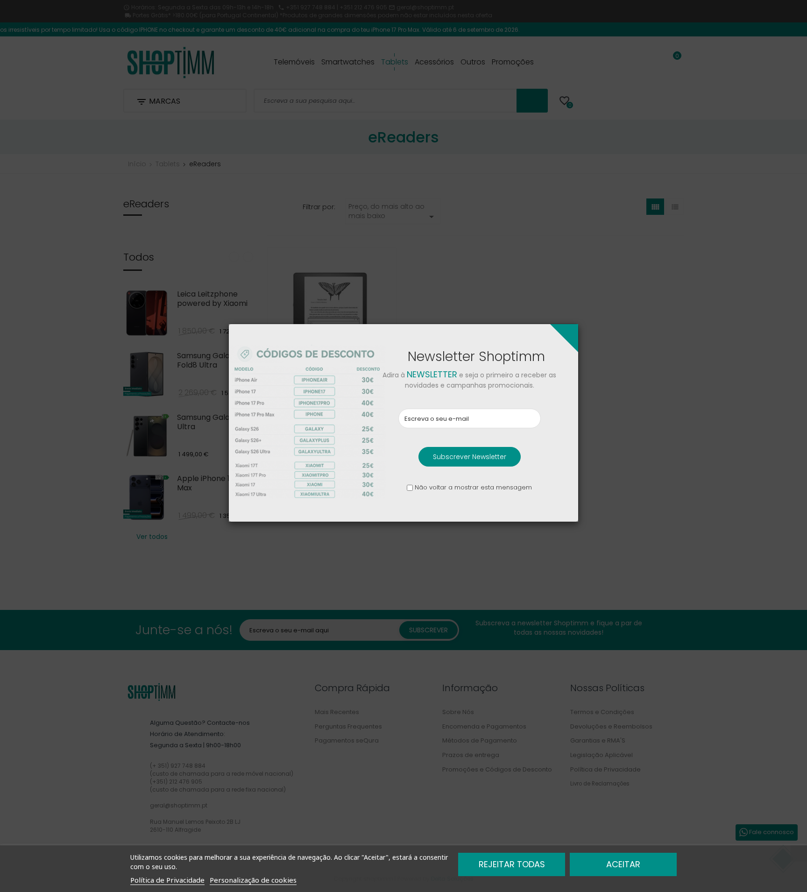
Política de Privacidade (167, 880)
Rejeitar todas (512, 864)
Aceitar (623, 864)
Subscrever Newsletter (469, 456)
